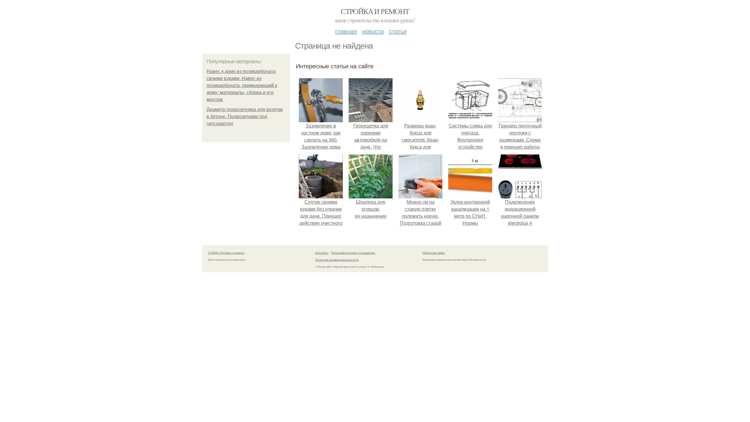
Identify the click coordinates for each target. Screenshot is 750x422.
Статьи (398, 31)
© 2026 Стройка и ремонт (226, 253)
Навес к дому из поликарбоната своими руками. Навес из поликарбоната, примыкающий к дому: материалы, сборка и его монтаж (242, 85)
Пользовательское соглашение (353, 253)
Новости (373, 31)
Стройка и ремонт (375, 11)
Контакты (321, 253)
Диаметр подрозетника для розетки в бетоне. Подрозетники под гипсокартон (245, 116)
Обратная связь (433, 253)
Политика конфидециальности (337, 260)
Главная (346, 31)
